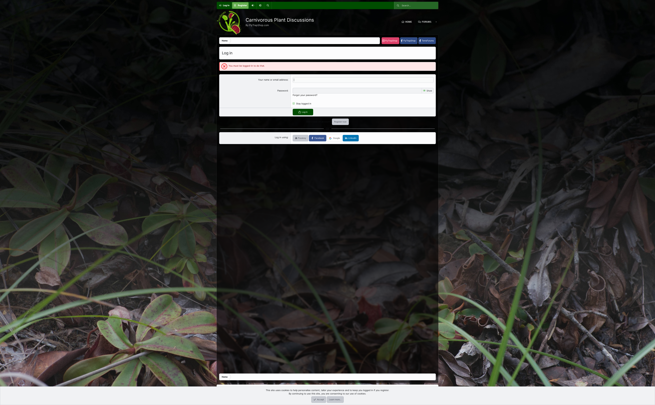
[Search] (268, 5)
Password (282, 90)
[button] (260, 5)
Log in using (281, 137)
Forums (426, 22)
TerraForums (428, 40)
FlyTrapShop (391, 40)
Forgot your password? (305, 95)
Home (408, 22)
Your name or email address (273, 79)
